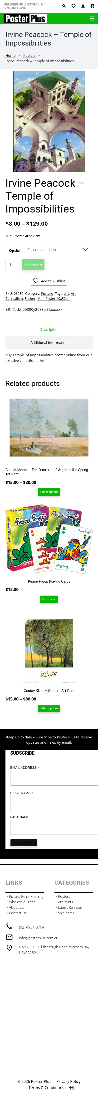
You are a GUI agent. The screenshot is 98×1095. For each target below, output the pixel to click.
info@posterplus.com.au (38, 937)
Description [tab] (49, 329)
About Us (16, 907)
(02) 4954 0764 (31, 927)
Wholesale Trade (22, 901)
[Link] (25, 18)
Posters (29, 55)
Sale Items (66, 912)
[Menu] (92, 19)
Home (10, 55)
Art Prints (65, 901)
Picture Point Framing (26, 896)
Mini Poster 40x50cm (53, 298)
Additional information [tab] (49, 342)
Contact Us (18, 912)
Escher (30, 298)
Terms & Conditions (46, 1087)
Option (15, 250)
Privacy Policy (68, 1081)
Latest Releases (70, 907)
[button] (91, 78)
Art (66, 293)
